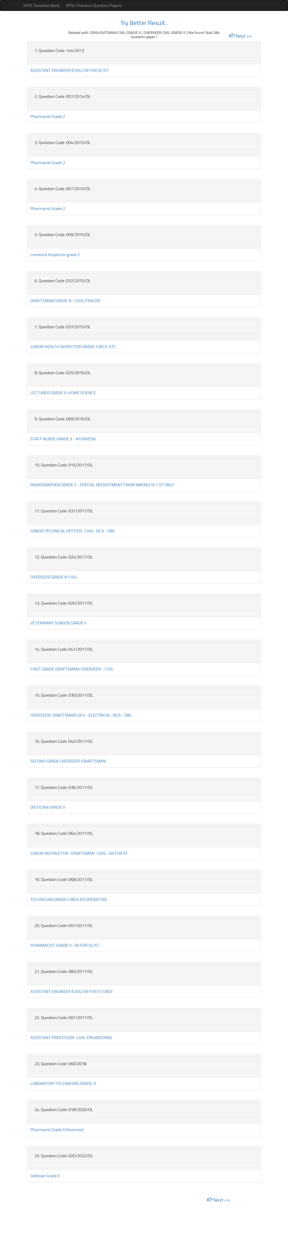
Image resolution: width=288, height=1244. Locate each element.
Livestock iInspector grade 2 (55, 254)
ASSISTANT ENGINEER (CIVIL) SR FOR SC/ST (69, 70)
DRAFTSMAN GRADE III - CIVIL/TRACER (65, 301)
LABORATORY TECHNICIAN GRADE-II (63, 1083)
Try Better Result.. (144, 23)
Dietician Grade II (45, 1176)
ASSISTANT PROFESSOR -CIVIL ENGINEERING (71, 1037)
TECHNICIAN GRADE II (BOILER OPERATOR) (68, 899)
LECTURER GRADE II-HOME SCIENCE (63, 393)
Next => (243, 36)
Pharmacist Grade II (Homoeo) (56, 1129)
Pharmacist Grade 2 (47, 116)
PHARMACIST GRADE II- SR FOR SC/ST (64, 945)
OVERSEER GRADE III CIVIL (53, 577)
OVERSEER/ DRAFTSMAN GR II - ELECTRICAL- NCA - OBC (81, 715)
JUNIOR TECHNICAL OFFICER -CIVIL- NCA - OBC (72, 531)
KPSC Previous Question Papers (94, 5)
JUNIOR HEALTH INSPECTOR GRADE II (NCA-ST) (72, 346)
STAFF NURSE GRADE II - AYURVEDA (63, 439)
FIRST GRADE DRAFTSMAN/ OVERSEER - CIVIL (72, 669)
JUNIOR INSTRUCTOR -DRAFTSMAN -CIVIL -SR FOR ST (79, 853)
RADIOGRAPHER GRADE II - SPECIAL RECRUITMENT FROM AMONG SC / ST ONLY (102, 485)
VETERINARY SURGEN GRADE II (58, 623)
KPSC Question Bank (41, 5)
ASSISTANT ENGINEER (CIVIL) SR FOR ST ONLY (71, 991)
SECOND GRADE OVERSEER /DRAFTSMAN (68, 761)
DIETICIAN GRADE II (47, 807)
